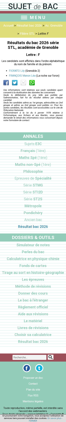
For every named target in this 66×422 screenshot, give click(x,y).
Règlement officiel (33, 307)
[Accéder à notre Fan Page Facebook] (27, 368)
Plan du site (33, 389)
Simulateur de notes (33, 245)
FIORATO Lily (17, 70)
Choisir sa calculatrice (33, 335)
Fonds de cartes (33, 266)
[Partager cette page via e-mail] (23, 82)
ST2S (33, 199)
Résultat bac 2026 (29, 25)
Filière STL (27, 34)
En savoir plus (54, 418)
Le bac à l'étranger (33, 300)
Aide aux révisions (33, 314)
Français (33, 151)
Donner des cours (33, 293)
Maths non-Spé (33, 164)
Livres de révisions (33, 328)
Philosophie (33, 171)
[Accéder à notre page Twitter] (39, 368)
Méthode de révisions (33, 286)
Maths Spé (33, 158)
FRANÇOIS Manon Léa (22, 75)
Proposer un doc (33, 377)
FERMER (33, 420)
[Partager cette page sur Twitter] (14, 82)
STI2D (33, 192)
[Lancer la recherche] (50, 357)
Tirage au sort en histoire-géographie (33, 273)
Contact (33, 383)
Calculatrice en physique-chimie (33, 259)
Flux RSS (33, 395)
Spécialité (33, 178)
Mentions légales (33, 401)
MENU (38, 17)
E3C (33, 144)
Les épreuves (33, 279)
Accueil (8, 25)
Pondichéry (33, 213)
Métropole (33, 206)
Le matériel (33, 321)
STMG (33, 185)
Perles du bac (33, 252)
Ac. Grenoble (54, 25)
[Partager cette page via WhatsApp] (32, 82)
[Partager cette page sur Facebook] (6, 82)
